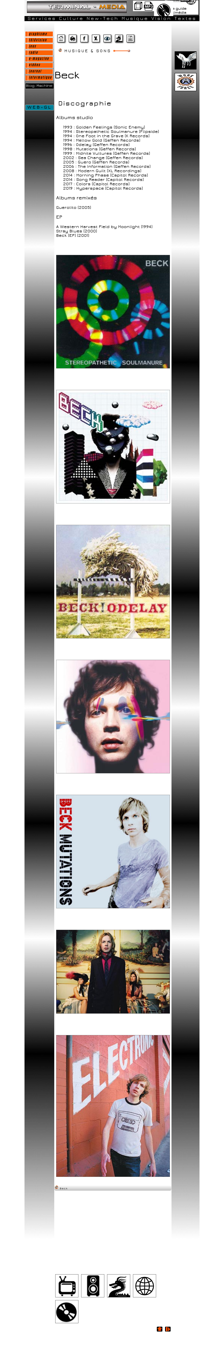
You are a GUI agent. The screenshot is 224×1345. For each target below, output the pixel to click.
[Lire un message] (138, 10)
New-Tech (103, 18)
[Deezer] (92, 1297)
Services (42, 18)
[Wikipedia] (144, 1297)
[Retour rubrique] (167, 1331)
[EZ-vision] (107, 40)
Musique (135, 18)
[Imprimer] (72, 40)
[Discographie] (118, 1297)
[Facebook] (84, 40)
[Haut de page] (159, 1331)
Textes (185, 18)
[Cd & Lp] (66, 1322)
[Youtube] (66, 1297)
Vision (161, 18)
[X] (95, 40)
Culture (71, 18)
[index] (61, 40)
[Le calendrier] (149, 10)
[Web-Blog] (130, 40)
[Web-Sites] (118, 40)
